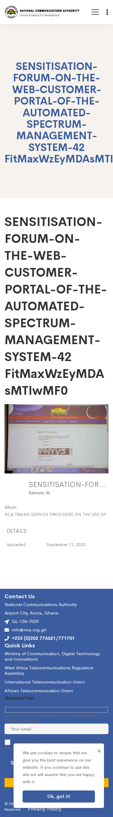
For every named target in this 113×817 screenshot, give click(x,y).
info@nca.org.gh (29, 630)
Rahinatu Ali (39, 492)
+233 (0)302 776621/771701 (43, 638)
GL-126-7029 (25, 621)
